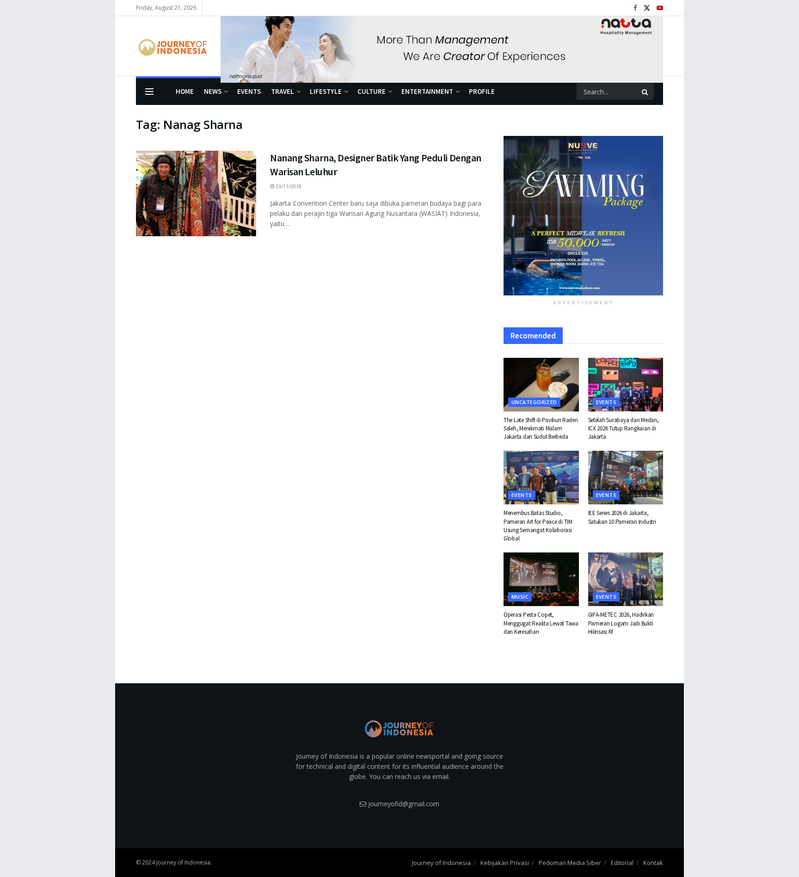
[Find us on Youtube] (660, 8)
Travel (282, 91)
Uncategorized (534, 402)
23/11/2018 (287, 186)
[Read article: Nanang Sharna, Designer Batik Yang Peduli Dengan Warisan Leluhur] (196, 194)
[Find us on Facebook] (635, 8)
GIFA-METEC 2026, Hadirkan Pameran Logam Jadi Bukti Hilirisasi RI (621, 623)
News (212, 91)
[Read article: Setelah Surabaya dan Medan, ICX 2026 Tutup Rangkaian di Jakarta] (626, 384)
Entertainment (427, 91)
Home (185, 91)
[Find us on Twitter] (647, 8)
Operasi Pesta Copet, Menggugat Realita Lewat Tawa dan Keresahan (541, 623)
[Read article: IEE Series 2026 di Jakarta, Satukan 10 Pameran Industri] (626, 477)
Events (249, 91)
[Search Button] (645, 91)
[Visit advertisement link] (442, 46)
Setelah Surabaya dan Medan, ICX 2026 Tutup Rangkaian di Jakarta (623, 428)
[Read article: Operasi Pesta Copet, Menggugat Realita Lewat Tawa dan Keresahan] (541, 579)
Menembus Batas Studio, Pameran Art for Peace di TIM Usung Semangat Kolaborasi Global (538, 525)
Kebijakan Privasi (504, 863)
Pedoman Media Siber (570, 863)
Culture (371, 91)
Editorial (622, 863)
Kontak (653, 863)
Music (520, 596)
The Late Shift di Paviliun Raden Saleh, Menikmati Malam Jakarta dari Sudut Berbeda (541, 428)
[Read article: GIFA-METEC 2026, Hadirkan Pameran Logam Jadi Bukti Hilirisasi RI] (626, 579)
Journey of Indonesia (441, 863)
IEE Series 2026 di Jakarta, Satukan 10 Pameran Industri (622, 517)
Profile (482, 91)
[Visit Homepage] (172, 46)
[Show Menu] (149, 91)
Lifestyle (326, 91)
